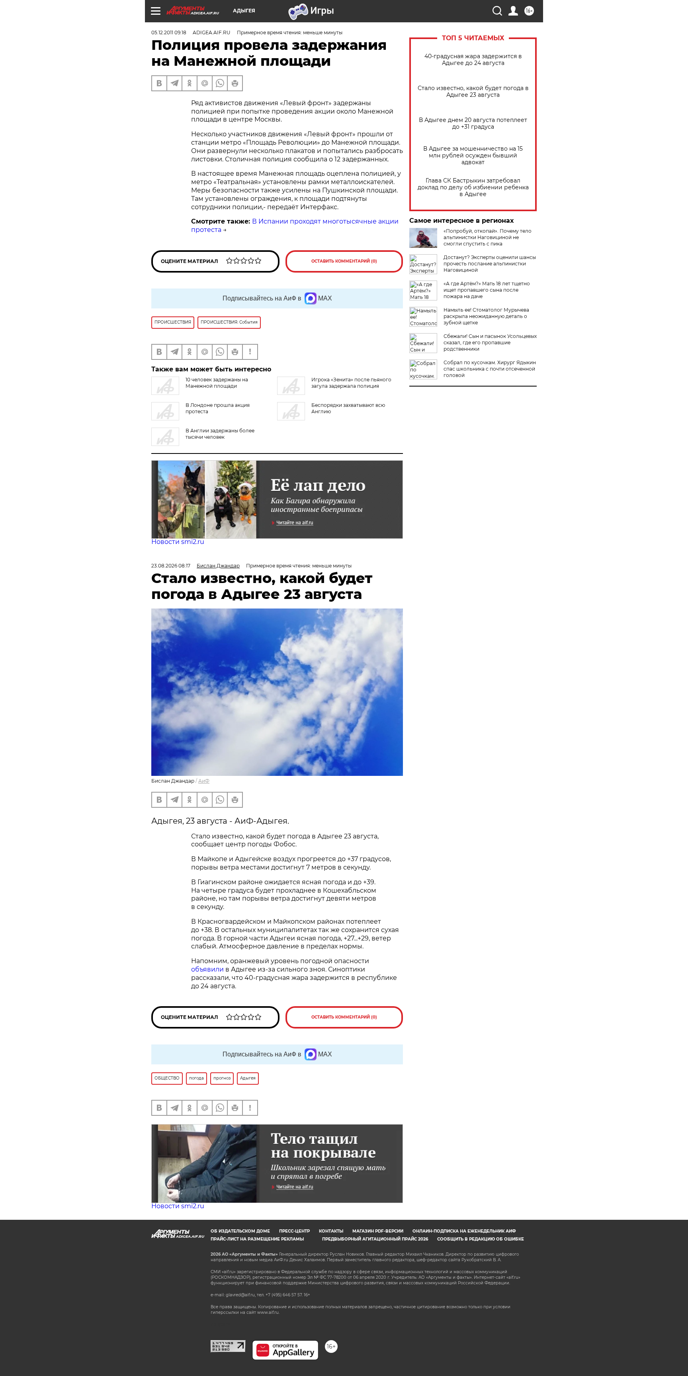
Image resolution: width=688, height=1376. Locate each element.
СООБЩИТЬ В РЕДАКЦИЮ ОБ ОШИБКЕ (480, 1239)
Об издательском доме (240, 1231)
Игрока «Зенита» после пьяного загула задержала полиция (351, 383)
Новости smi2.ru (177, 542)
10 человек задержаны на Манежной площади (217, 383)
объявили (208, 969)
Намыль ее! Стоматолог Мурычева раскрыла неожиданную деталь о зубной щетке (486, 316)
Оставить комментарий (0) (344, 261)
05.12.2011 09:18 (168, 32)
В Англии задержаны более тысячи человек (220, 434)
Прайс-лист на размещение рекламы (257, 1239)
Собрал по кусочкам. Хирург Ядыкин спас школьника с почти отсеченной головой (490, 368)
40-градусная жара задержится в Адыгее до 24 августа (473, 60)
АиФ (203, 781)
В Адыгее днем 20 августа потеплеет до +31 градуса (473, 123)
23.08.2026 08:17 (170, 566)
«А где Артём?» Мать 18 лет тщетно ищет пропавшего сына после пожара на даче (487, 290)
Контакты (331, 1231)
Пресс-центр (294, 1231)
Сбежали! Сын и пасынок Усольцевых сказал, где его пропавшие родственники (490, 342)
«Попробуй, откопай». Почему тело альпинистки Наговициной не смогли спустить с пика (488, 237)
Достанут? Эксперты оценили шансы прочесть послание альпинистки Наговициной (490, 263)
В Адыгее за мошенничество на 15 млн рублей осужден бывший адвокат (473, 155)
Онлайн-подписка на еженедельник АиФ (464, 1231)
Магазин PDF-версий (377, 1231)
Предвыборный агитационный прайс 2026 (375, 1239)
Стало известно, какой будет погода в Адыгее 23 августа (473, 91)
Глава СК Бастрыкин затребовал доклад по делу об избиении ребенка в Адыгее (473, 187)
